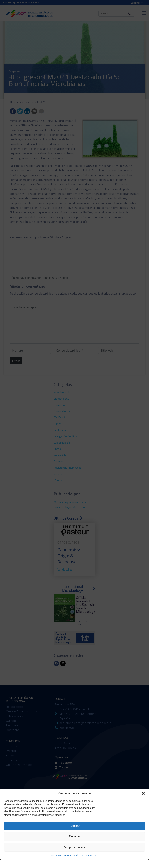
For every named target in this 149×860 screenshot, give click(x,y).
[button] (143, 793)
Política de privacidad (84, 855)
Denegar (74, 836)
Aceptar (75, 825)
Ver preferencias (74, 847)
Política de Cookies (61, 855)
